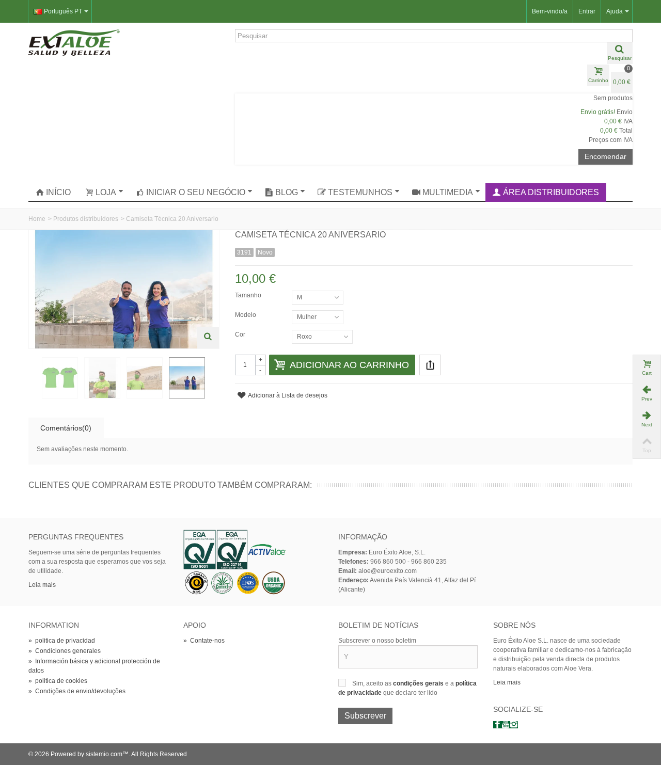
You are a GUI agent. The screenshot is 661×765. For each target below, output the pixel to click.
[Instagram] (514, 724)
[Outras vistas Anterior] (33, 378)
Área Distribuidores (551, 192)
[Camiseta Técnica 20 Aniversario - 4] (145, 378)
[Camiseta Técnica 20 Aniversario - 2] (60, 378)
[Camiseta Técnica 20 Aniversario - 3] (102, 378)
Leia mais (42, 584)
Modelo (246, 314)
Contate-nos (204, 640)
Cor (241, 334)
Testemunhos (360, 192)
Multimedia (447, 192)
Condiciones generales (64, 651)
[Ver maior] (208, 337)
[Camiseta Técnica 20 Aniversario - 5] (187, 378)
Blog (286, 192)
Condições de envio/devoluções (76, 691)
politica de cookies (57, 680)
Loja (106, 192)
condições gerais (419, 683)
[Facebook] (497, 724)
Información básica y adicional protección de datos (94, 666)
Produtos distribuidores (85, 218)
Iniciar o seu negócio (195, 192)
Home (36, 218)
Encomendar (605, 156)
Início (58, 192)
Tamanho (249, 295)
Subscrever (365, 715)
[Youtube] (505, 724)
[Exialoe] (74, 41)
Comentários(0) (65, 428)
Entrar (586, 11)
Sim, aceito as (372, 683)
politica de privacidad (61, 640)
